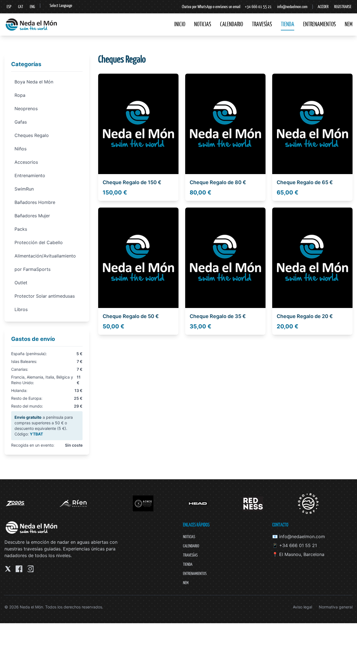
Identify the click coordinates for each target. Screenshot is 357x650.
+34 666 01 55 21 (258, 6)
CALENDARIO (231, 24)
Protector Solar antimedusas (45, 296)
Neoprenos (26, 108)
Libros (21, 309)
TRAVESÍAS (262, 24)
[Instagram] (30, 568)
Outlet (21, 282)
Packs (21, 229)
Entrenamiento (30, 175)
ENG (32, 6)
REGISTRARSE (342, 6)
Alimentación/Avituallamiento (45, 256)
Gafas (21, 122)
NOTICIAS (202, 24)
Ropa (20, 95)
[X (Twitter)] (7, 568)
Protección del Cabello (39, 242)
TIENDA (287, 24)
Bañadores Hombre (35, 202)
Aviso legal (302, 607)
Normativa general (336, 607)
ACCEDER (323, 6)
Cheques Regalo (32, 135)
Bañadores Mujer (32, 215)
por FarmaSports (32, 269)
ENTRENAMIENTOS (319, 24)
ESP (9, 6)
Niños (20, 148)
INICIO (179, 24)
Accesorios (26, 162)
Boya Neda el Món (34, 82)
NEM (349, 24)
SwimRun (24, 189)
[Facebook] (19, 568)
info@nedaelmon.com (292, 6)
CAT (20, 6)
